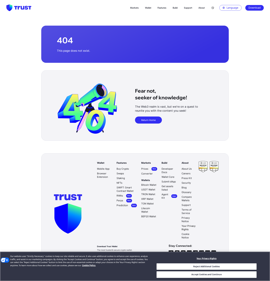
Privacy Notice (186, 219)
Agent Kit (169, 196)
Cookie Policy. (89, 265)
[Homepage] (18, 7)
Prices (148, 168)
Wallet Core (168, 176)
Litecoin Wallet (145, 210)
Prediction (126, 205)
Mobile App (103, 168)
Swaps (120, 173)
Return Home (148, 120)
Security (186, 182)
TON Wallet (147, 203)
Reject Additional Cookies (206, 266)
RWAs (124, 195)
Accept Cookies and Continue (206, 274)
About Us (187, 168)
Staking (121, 178)
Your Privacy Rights (206, 258)
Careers (186, 173)
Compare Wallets (187, 198)
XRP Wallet (147, 198)
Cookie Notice (185, 236)
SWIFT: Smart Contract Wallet (125, 189)
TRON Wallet (148, 194)
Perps (124, 200)
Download (254, 7)
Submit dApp (169, 181)
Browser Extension (102, 175)
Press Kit (187, 178)
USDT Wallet (148, 189)
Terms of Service (186, 211)
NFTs (119, 182)
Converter (147, 173)
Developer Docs (167, 170)
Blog (184, 187)
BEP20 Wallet (148, 216)
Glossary (186, 192)
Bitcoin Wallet (148, 184)
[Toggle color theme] (213, 8)
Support (186, 205)
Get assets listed (167, 188)
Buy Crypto (123, 168)
